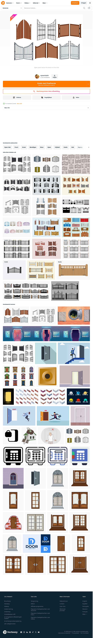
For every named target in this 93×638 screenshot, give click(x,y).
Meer (44, 3)
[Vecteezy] (3, 3)
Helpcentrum (62, 601)
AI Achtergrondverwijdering (12, 621)
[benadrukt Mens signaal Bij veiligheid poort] (51, 435)
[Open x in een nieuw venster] (36, 632)
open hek (7, 147)
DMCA (32, 604)
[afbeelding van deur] (8, 396)
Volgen (54, 77)
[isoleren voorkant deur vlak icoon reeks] (19, 376)
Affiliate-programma (36, 606)
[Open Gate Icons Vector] (46, 185)
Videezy (6, 606)
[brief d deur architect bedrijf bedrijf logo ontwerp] (36, 543)
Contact (60, 604)
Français (83, 611)
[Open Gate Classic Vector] (76, 164)
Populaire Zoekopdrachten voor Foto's (39, 614)
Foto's (18, 3)
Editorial (35, 3)
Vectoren (9, 3)
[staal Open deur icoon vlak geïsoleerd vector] (35, 478)
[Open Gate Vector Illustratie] (17, 164)
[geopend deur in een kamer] (75, 376)
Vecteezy (6, 604)
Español (83, 604)
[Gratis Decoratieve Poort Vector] (76, 206)
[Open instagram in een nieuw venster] (24, 632)
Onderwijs (7, 611)
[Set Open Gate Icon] (76, 227)
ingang (80, 147)
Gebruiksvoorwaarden (63, 633)
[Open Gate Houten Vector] (46, 249)
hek (72, 147)
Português (84, 606)
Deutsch (83, 609)
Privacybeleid (74, 633)
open (49, 147)
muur (42, 147)
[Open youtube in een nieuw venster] (38, 632)
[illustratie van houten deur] (79, 500)
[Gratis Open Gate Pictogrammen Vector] (17, 185)
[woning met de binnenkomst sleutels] (29, 435)
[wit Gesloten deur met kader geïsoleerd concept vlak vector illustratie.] (80, 416)
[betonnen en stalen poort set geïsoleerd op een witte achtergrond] (76, 249)
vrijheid (57, 147)
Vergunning (34, 601)
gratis (65, 147)
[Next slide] (86, 147)
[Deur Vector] (13, 478)
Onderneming (8, 609)
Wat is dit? (19, 103)
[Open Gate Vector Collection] (46, 227)
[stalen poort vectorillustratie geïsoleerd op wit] (17, 249)
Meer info (7, 108)
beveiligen (33, 147)
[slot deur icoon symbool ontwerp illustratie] (11, 435)
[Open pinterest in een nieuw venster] (30, 632)
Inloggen (82, 3)
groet (24, 147)
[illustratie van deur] (57, 478)
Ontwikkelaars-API (9, 614)
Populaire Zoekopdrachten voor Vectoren (39, 609)
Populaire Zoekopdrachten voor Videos (39, 618)
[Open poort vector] (16, 315)
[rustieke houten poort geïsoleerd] (73, 270)
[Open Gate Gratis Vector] (65, 291)
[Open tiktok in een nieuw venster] (33, 632)
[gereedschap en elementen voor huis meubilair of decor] (47, 376)
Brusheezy (7, 601)
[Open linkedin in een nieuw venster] (27, 632)
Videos (26, 3)
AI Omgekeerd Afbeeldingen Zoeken (10, 617)
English (83, 601)
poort (16, 147)
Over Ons (61, 606)
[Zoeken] (83, 8)
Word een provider (61, 609)
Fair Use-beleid (83, 633)
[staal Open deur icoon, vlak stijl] (45, 353)
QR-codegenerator (9, 624)
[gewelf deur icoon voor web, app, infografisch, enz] (13, 456)
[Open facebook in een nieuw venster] (21, 632)
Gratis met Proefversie (46, 84)
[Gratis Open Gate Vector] (46, 164)
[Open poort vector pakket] (76, 185)
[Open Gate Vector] (17, 206)
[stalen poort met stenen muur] (14, 270)
